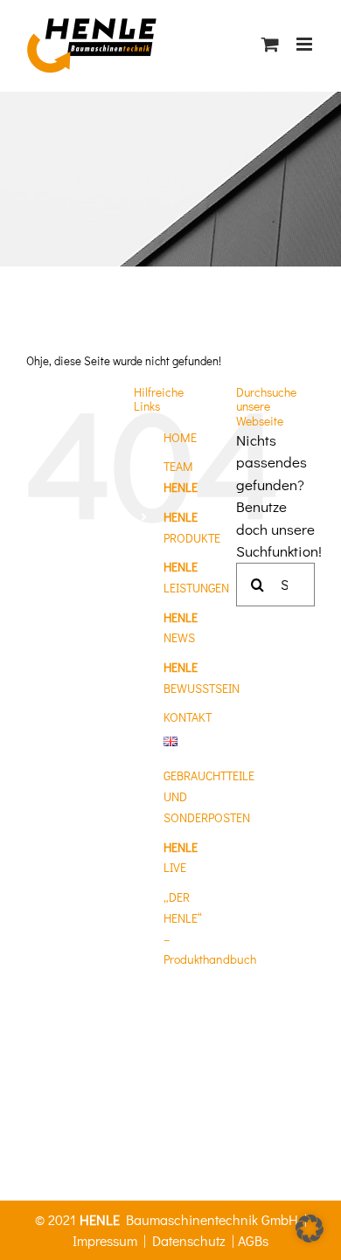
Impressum (105, 1240)
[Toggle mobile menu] (305, 44)
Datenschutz (189, 1240)
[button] (309, 1228)
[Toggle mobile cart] (270, 44)
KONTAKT (188, 717)
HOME (180, 437)
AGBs (253, 1240)
